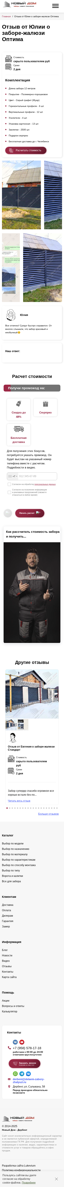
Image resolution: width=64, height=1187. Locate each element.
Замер (6, 926)
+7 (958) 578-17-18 (27, 1048)
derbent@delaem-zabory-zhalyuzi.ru (28, 1081)
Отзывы (7, 966)
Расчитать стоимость (28, 150)
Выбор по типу (11, 870)
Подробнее (29, 1182)
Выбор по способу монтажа (19, 865)
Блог (5, 950)
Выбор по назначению (15, 849)
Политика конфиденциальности (21, 1170)
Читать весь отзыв (19, 800)
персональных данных (45, 484)
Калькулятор (9, 1011)
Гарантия (7, 921)
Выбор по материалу (15, 854)
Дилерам (7, 915)
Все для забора (11, 881)
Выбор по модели (12, 843)
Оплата (6, 910)
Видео (6, 960)
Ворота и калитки (12, 876)
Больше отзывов (48, 814)
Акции (5, 1000)
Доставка (7, 905)
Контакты (7, 971)
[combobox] (12, 476)
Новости (7, 955)
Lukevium (29, 1165)
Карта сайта (9, 977)
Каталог (7, 835)
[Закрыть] (56, 1179)
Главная (6, 16)
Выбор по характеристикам (18, 859)
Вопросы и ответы (13, 1006)
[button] (7, 808)
